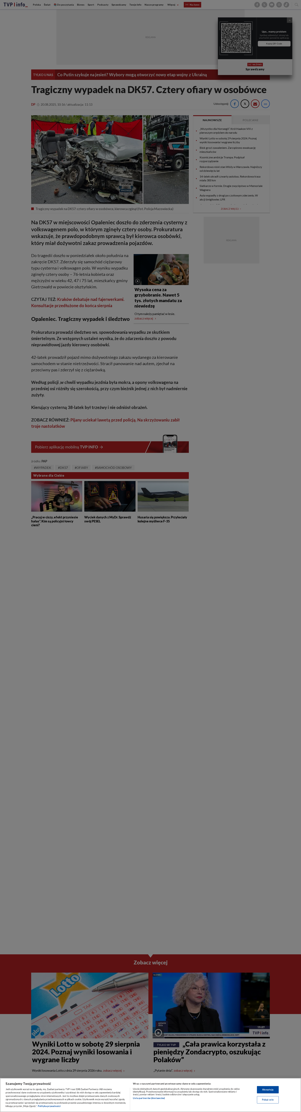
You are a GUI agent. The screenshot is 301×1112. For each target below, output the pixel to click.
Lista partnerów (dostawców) (149, 1098)
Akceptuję (267, 1089)
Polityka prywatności (49, 1106)
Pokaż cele (268, 1099)
